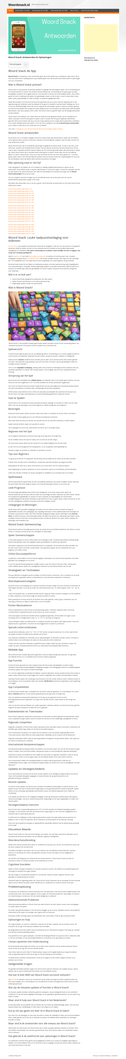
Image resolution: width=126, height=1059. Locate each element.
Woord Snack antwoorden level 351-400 (21, 206)
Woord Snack (12, 246)
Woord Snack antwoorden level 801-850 (21, 227)
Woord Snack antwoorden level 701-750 (21, 221)
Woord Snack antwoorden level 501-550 (21, 212)
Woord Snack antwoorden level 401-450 (21, 208)
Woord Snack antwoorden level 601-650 (21, 217)
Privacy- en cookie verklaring (101, 1056)
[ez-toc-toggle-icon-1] (24, 65)
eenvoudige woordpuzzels (37, 256)
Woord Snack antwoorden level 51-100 (20, 191)
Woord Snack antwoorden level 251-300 (21, 200)
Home (10, 10)
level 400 (14, 979)
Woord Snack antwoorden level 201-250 (21, 198)
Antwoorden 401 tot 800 (40, 10)
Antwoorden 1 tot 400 (22, 10)
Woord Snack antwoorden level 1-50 (20, 189)
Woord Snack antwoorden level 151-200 (21, 195)
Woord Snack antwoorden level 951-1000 (21, 233)
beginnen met (17, 256)
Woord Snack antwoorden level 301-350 (21, 202)
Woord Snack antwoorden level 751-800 (21, 225)
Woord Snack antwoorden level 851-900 (21, 229)
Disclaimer (114, 1056)
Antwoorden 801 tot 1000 (59, 10)
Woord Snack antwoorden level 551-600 (21, 214)
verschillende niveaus (33, 258)
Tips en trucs (74, 10)
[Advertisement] (101, 38)
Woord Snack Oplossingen (89, 10)
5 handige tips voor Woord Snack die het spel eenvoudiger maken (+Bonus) (39, 129)
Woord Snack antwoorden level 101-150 (21, 193)
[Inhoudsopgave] (25, 64)
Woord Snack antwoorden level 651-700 (21, 219)
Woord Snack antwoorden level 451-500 (21, 210)
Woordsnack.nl (19, 4)
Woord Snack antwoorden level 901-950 (21, 231)
